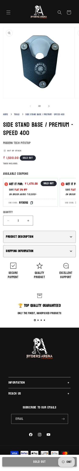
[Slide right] (49, 106)
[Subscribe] (63, 419)
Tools (17, 114)
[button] (8, 12)
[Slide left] (30, 106)
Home (5, 114)
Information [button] (16, 382)
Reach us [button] (14, 393)
